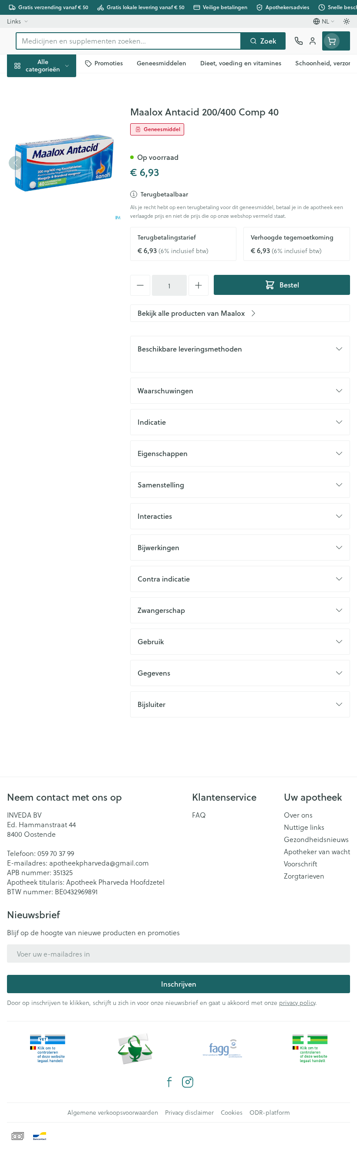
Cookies (231, 1112)
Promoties (23, 84)
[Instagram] (187, 1082)
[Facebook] (169, 1082)
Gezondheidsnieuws (316, 839)
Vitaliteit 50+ (55, 187)
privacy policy (297, 1002)
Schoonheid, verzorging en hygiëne (55, 107)
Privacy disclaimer (189, 1112)
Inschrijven (178, 984)
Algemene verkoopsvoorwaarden (112, 1112)
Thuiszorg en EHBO (55, 228)
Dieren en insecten (55, 248)
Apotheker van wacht (317, 851)
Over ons (298, 815)
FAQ (199, 815)
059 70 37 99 (55, 853)
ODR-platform (269, 1112)
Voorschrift (300, 864)
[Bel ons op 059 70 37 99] (298, 41)
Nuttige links (304, 827)
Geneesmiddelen (55, 269)
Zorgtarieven (304, 876)
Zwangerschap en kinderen (55, 163)
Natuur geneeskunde (55, 207)
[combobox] (128, 41)
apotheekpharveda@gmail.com (99, 863)
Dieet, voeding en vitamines (55, 135)
